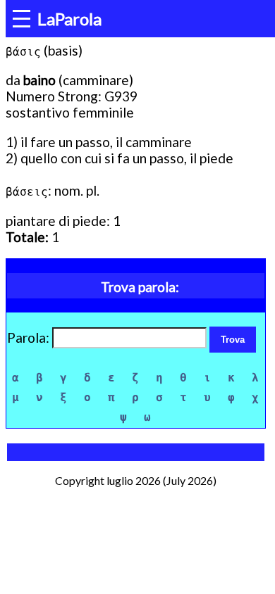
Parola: (29, 337)
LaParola (69, 18)
